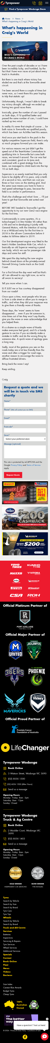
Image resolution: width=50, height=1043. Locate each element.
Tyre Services (9, 944)
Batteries (7, 934)
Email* (7, 418)
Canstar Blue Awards (12, 987)
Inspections (8, 937)
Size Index (7, 984)
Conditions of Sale (34, 1030)
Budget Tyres (8, 991)
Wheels (7, 917)
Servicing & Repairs (11, 941)
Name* (7, 401)
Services (7, 931)
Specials (7, 954)
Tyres (6, 897)
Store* (7, 435)
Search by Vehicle (11, 901)
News (6, 968)
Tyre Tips (7, 914)
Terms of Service (34, 465)
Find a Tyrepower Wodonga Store (27, 9)
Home (7, 18)
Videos (7, 971)
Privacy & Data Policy (18, 1030)
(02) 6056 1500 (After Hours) (19, 784)
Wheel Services (10, 947)
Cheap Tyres (8, 994)
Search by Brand (10, 907)
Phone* (18, 409)
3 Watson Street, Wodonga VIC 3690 (27, 773)
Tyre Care (7, 911)
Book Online (10, 961)
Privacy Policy (16, 465)
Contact (7, 958)
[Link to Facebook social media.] (25, 1037)
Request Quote (13, 475)
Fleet (5, 964)
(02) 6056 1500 (16, 778)
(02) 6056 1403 (16, 838)
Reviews (7, 975)
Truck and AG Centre (14, 927)
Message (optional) (12, 444)
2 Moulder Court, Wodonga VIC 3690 (24, 832)
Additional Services (11, 951)
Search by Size (9, 904)
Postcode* (8, 426)
